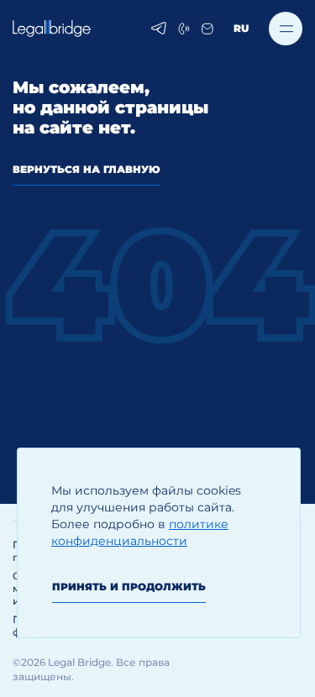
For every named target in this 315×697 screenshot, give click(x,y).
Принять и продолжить (129, 586)
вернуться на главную (86, 169)
